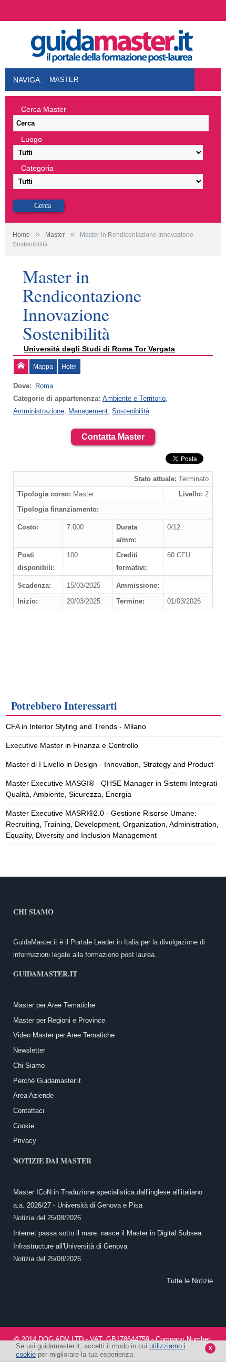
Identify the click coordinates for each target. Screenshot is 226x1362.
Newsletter (29, 1050)
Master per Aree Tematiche (54, 1005)
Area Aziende (33, 1095)
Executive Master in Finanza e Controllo (72, 745)
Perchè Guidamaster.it (47, 1081)
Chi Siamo (29, 1065)
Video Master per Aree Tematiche (64, 1035)
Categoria (37, 168)
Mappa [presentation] (43, 366)
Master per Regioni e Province (59, 1020)
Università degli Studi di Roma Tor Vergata (99, 348)
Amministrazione (38, 411)
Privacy (24, 1141)
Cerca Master (43, 109)
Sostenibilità (130, 411)
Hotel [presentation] (69, 366)
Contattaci (28, 1111)
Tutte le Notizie (190, 1281)
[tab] (21, 366)
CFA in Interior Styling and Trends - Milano (76, 726)
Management (88, 411)
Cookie (23, 1126)
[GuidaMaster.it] (113, 43)
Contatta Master (113, 436)
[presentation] (21, 366)
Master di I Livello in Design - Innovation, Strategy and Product (109, 764)
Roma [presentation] (44, 386)
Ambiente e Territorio (134, 398)
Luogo (31, 139)
